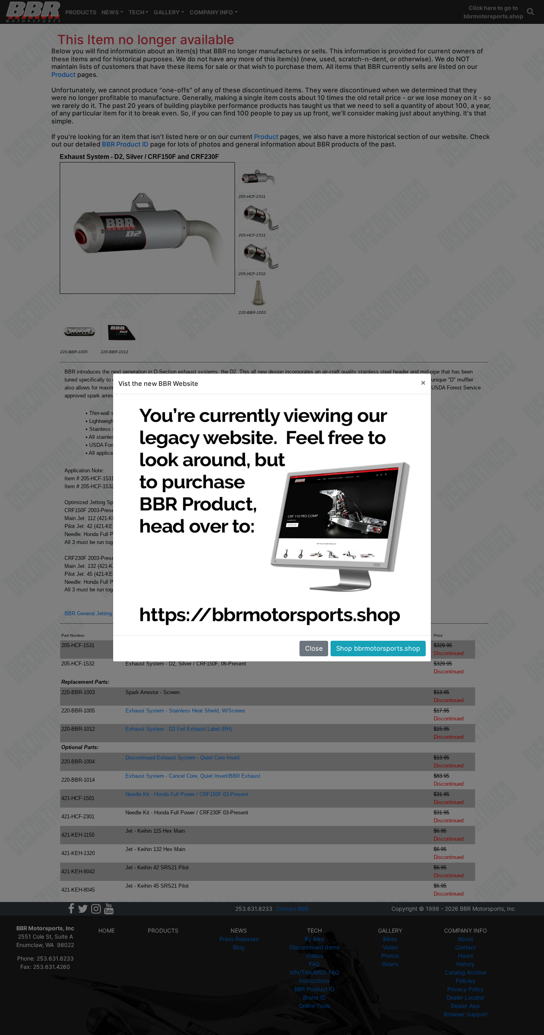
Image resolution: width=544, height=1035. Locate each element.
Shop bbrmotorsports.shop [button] (378, 648)
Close (314, 648)
